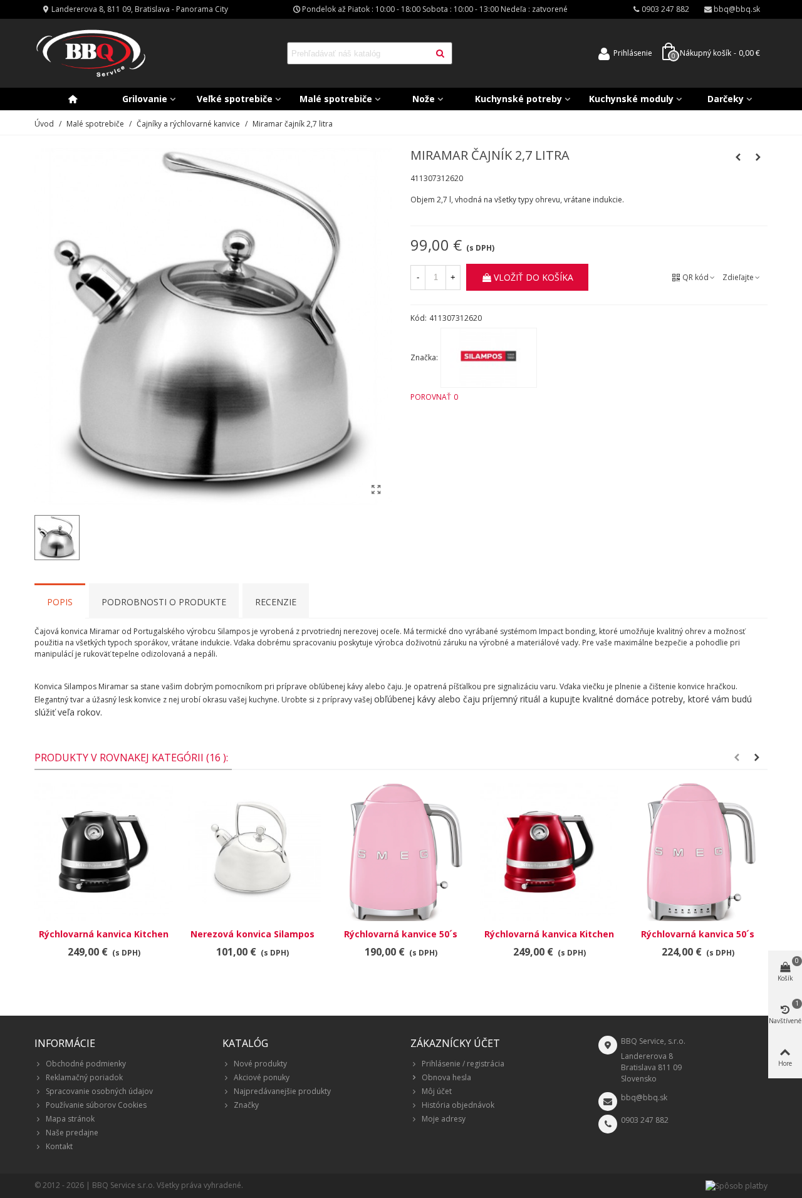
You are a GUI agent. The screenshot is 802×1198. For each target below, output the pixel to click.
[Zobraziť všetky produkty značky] (488, 358)
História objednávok (458, 1105)
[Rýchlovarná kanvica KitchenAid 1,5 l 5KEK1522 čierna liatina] (758, 157)
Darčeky (725, 99)
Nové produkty (260, 1063)
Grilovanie (144, 99)
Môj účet (437, 1091)
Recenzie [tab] (275, 602)
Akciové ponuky (261, 1077)
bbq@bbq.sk (644, 1097)
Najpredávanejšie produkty (282, 1091)
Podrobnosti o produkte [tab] (164, 602)
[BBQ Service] (90, 53)
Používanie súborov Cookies (96, 1105)
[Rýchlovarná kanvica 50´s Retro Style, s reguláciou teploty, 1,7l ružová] (697, 852)
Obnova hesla (446, 1077)
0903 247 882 (645, 1120)
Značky (246, 1105)
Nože (423, 99)
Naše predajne (72, 1132)
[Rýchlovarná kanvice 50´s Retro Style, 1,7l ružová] (400, 852)
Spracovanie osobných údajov (99, 1091)
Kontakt (59, 1146)
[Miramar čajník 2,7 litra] (376, 489)
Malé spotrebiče (335, 99)
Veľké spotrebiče (235, 99)
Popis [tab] (60, 602)
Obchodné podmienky (86, 1063)
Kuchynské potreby (518, 99)
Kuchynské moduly (631, 99)
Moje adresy (444, 1118)
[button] (736, 757)
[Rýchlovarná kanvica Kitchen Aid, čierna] (103, 852)
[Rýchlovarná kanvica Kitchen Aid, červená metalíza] (549, 852)
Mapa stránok (70, 1118)
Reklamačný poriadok (84, 1077)
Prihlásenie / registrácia (463, 1063)
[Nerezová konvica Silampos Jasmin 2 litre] (738, 157)
